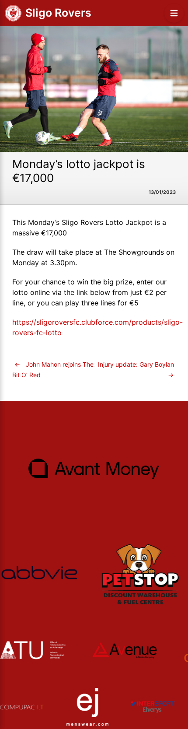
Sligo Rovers (58, 12)
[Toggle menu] (174, 13)
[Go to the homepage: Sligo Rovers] (13, 13)
